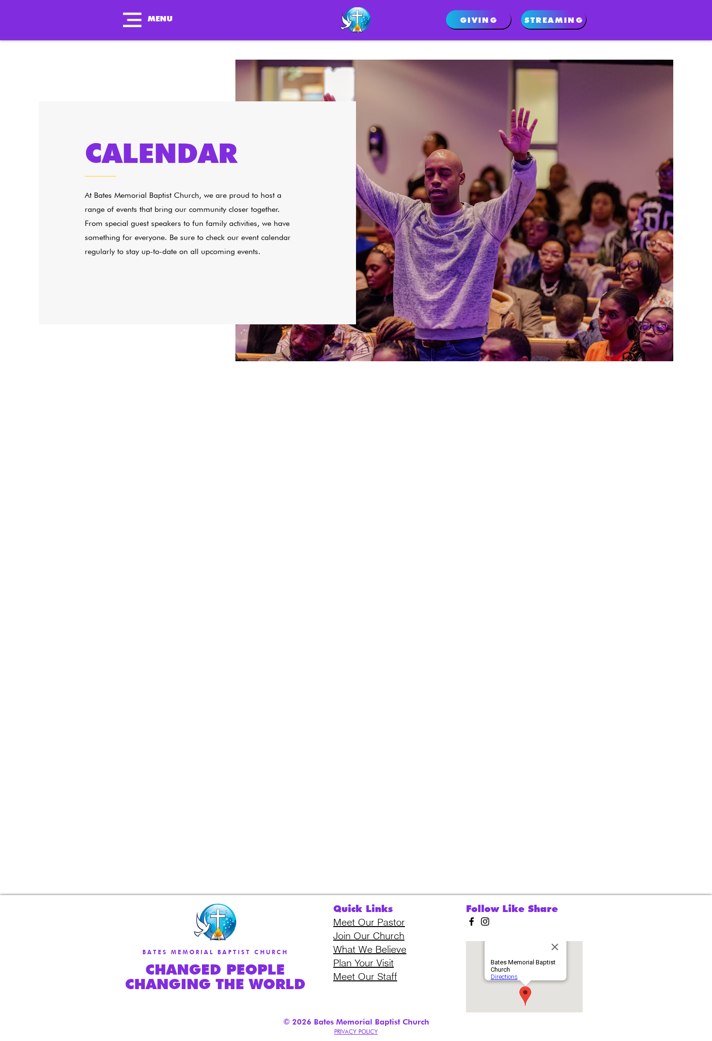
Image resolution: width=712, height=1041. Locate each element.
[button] (132, 20)
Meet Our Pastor (369, 922)
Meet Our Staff (365, 976)
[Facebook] (471, 921)
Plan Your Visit (363, 963)
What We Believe (369, 949)
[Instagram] (485, 921)
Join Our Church (368, 935)
